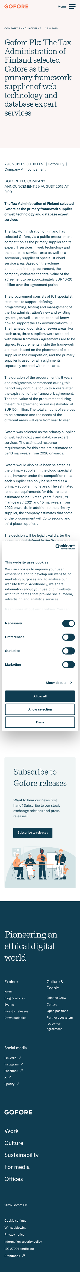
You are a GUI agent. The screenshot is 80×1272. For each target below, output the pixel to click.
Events (9, 1005)
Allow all (40, 696)
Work (11, 1131)
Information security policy (23, 1242)
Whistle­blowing (15, 1228)
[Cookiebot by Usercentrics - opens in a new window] (56, 547)
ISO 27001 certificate (19, 1249)
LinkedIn (10, 1058)
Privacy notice (14, 1234)
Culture (52, 1004)
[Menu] (67, 6)
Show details (56, 683)
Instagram (11, 1064)
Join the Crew (56, 998)
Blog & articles (14, 998)
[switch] (68, 637)
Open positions (57, 1011)
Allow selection (40, 709)
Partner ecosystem (60, 1017)
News (8, 992)
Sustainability (21, 1155)
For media (17, 1167)
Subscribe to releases (33, 832)
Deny (40, 722)
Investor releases (16, 1011)
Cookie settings (15, 1220)
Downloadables (15, 1018)
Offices (13, 1179)
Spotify (9, 1084)
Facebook (11, 1071)
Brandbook (12, 1256)
